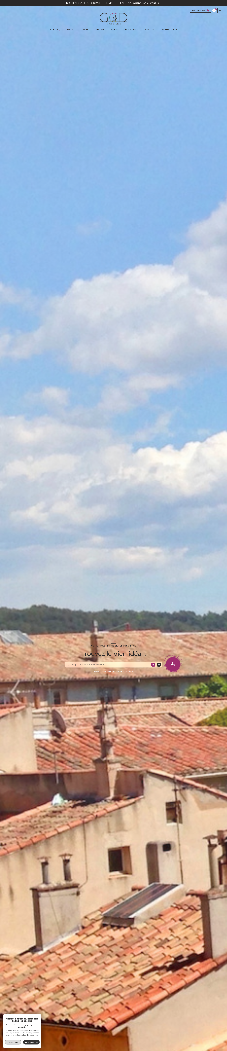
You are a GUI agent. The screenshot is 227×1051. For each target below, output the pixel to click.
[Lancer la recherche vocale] (173, 663)
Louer (70, 30)
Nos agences (131, 30)
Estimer (84, 30)
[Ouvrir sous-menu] (60, 30)
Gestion (100, 30)
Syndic (114, 30)
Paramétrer (13, 1042)
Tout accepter (31, 1042)
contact (149, 30)
